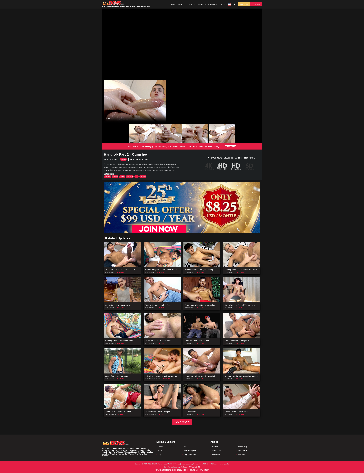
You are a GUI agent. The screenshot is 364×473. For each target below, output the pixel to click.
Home (173, 4)
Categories (202, 4)
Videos (180, 4)
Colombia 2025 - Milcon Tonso (158, 341)
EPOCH (160, 447)
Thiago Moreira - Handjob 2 (237, 341)
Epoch (185, 467)
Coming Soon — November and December (243, 270)
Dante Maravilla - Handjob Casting (200, 305)
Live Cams (223, 4)
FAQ (159, 455)
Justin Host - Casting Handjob (118, 412)
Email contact (242, 451)
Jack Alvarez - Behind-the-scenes (240, 305)
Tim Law (123, 159)
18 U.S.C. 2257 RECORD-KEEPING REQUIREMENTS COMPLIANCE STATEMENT (182, 470)
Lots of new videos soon (116, 376)
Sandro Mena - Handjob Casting (159, 305)
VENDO (197, 467)
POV (136, 177)
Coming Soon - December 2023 (119, 341)
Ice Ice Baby (190, 412)
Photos (190, 4)
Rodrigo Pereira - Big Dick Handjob (200, 376)
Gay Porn (143, 177)
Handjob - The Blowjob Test (197, 341)
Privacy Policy (242, 447)
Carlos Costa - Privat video (237, 412)
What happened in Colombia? (118, 305)
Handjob (115, 177)
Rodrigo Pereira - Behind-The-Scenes (241, 376)
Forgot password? (190, 455)
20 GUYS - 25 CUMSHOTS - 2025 (120, 270)
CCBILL (186, 447)
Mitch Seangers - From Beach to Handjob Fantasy (167, 270)
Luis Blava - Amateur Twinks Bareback (162, 376)
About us (215, 447)
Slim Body (129, 177)
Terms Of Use (216, 451)
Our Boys (211, 4)
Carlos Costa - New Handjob (157, 412)
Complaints (241, 455)
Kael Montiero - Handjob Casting (199, 270)
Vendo (160, 451)
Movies (122, 177)
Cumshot (108, 177)
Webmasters (216, 455)
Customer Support (190, 451)
